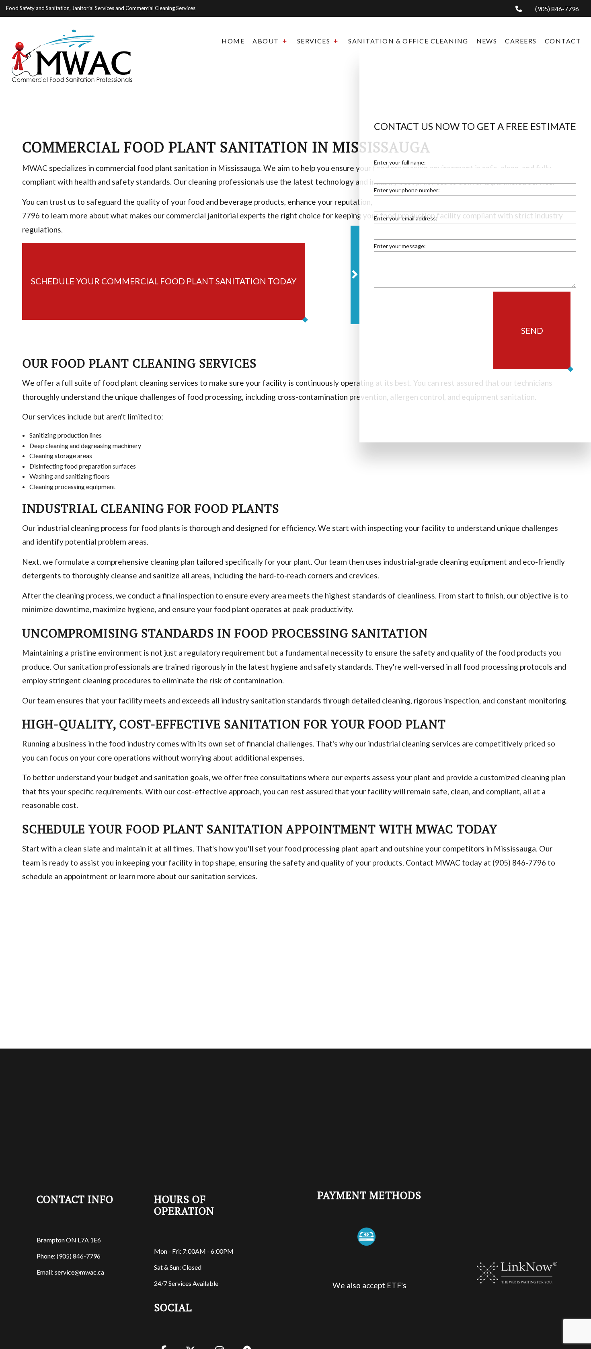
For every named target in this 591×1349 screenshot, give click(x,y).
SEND (532, 331)
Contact (563, 41)
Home (233, 41)
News (486, 41)
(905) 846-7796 (556, 8)
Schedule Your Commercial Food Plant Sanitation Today (163, 281)
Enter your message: (400, 246)
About (265, 41)
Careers (520, 41)
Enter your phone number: (407, 191)
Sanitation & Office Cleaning (408, 41)
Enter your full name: (400, 163)
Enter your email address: (405, 219)
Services (313, 41)
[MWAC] (72, 48)
